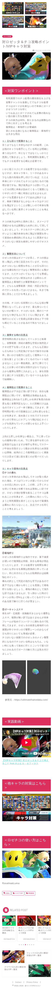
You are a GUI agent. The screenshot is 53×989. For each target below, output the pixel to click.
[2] (36, 22)
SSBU (7, 893)
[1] (13, 8)
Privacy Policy (32, 982)
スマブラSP (18, 893)
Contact (18, 982)
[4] (13, 22)
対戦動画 (31, 893)
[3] (36, 8)
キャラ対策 (7, 36)
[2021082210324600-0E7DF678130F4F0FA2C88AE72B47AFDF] (26, 866)
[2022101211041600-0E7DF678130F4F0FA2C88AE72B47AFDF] (26, 66)
